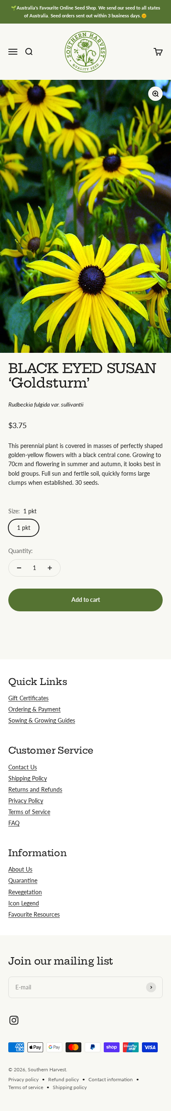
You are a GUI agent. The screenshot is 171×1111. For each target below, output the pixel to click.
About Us (20, 869)
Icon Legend (23, 903)
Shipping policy (70, 1087)
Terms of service (25, 1087)
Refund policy (63, 1079)
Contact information (110, 1079)
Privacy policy (23, 1079)
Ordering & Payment (34, 709)
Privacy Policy (25, 800)
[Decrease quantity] (19, 568)
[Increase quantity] (49, 568)
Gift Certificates (28, 698)
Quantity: (20, 550)
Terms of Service (29, 811)
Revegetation (25, 892)
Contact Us (22, 767)
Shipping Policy (27, 778)
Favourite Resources (34, 914)
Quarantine (22, 880)
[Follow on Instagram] (14, 1020)
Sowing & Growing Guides (41, 720)
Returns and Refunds (35, 789)
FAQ (14, 822)
